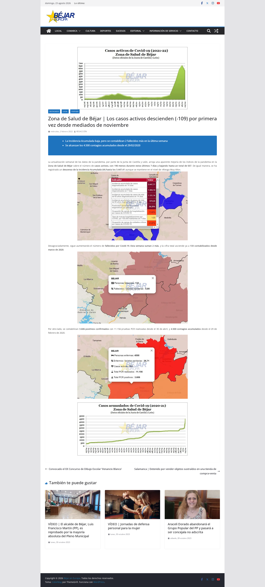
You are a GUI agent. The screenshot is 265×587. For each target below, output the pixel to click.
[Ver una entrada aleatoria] (216, 31)
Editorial (135, 30)
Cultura (90, 30)
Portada (74, 111)
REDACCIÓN (81, 131)
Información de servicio (164, 30)
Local (58, 30)
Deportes (105, 30)
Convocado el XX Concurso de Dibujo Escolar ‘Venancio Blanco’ (85, 469)
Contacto (192, 30)
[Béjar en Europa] (48, 31)
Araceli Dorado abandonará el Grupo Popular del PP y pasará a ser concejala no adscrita (190, 528)
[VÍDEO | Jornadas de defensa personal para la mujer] (132, 492)
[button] (79, 31)
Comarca (72, 30)
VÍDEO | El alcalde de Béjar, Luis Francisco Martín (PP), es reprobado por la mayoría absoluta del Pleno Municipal (71, 530)
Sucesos (120, 30)
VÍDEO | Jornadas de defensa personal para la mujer (128, 526)
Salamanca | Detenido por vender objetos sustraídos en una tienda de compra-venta (175, 471)
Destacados (54, 111)
